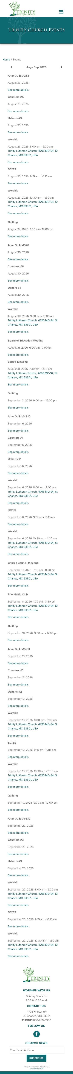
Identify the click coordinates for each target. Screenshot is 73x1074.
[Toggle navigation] (61, 11)
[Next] (61, 67)
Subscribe (36, 1058)
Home (6, 59)
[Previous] (11, 67)
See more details (18, 90)
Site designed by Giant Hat (36, 1068)
